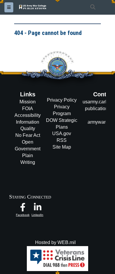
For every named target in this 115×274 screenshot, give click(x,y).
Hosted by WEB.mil (55, 242)
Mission (27, 101)
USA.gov (61, 133)
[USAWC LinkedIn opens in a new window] (37, 208)
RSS (62, 140)
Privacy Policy (62, 100)
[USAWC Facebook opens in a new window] (22, 208)
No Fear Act (27, 135)
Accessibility (27, 115)
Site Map (61, 146)
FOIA (27, 108)
